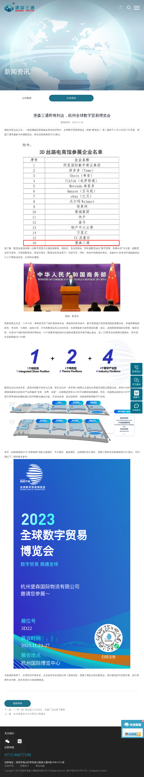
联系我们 (136, 371)
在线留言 (136, 410)
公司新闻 (26, 98)
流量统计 (24, 766)
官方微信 (136, 384)
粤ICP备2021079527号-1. (78, 770)
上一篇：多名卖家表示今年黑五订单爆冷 (24, 714)
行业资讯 (71, 98)
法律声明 (9, 766)
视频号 (136, 397)
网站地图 (40, 766)
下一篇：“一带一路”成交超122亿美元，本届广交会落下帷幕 (34, 709)
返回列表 (17, 703)
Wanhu (103, 770)
